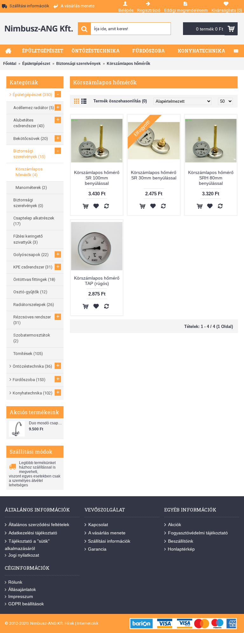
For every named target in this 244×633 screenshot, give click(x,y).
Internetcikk (87, 623)
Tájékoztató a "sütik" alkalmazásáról (27, 545)
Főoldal (9, 63)
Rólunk (15, 582)
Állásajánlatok (22, 589)
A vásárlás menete (106, 532)
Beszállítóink (180, 541)
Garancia (97, 549)
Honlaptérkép (181, 549)
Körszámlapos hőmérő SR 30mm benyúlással (153, 175)
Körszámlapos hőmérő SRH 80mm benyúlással (211, 178)
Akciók (174, 524)
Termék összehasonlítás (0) (120, 101)
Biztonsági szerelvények (78, 63)
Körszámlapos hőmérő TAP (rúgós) (96, 280)
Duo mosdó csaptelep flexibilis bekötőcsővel (45, 423)
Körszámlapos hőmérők (128, 63)
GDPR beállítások (26, 603)
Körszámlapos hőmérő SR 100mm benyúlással (96, 178)
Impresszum (20, 596)
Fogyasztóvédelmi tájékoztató (198, 532)
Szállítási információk (109, 541)
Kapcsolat (98, 524)
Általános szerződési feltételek (39, 524)
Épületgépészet (36, 63)
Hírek (69, 623)
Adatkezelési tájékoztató (33, 532)
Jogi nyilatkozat (23, 555)
